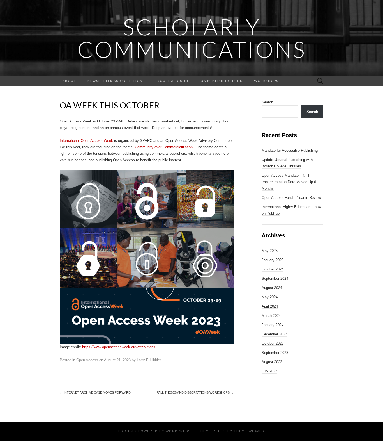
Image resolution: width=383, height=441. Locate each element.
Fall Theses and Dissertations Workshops (195, 392)
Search (267, 102)
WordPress (178, 431)
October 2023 (272, 343)
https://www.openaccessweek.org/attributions (118, 347)
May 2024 (270, 297)
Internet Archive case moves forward (95, 392)
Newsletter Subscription (115, 81)
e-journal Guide (171, 81)
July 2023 (269, 371)
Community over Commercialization (164, 147)
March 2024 (271, 315)
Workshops (266, 81)
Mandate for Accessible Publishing (290, 150)
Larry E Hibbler (149, 360)
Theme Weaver (249, 431)
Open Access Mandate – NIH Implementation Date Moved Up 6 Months (289, 181)
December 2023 (274, 334)
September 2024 (275, 278)
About (69, 81)
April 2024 (270, 306)
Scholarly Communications (191, 38)
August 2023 (272, 362)
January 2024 (272, 325)
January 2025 (272, 260)
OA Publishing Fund (221, 81)
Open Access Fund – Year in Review (291, 198)
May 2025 (270, 251)
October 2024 (272, 269)
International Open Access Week (86, 140)
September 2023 (275, 353)
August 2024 (272, 288)
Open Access (87, 360)
